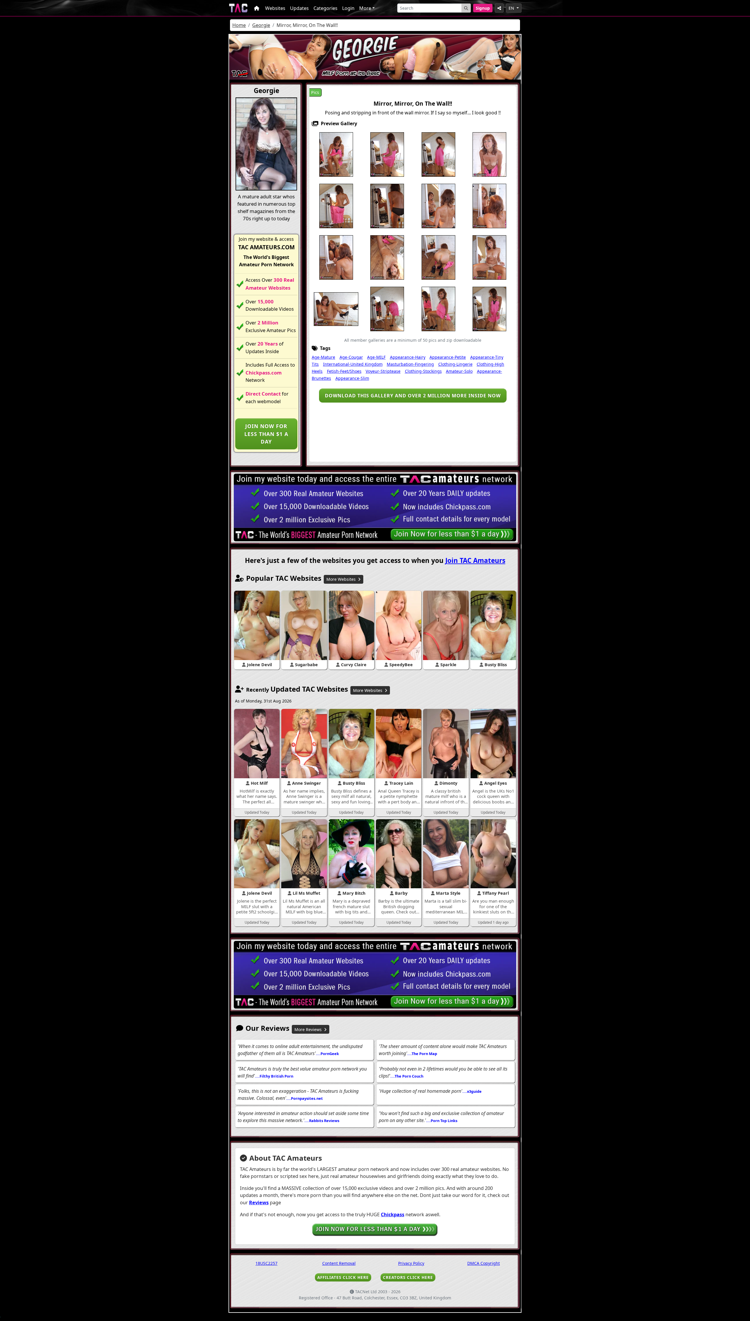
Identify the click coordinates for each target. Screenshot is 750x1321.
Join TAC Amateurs (475, 560)
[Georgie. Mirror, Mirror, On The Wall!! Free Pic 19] (438, 308)
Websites (275, 8)
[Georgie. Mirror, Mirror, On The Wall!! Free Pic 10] (489, 205)
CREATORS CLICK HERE (408, 1277)
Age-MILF (376, 357)
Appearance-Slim (352, 378)
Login (348, 8)
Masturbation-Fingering (410, 364)
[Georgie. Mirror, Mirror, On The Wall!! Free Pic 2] (387, 154)
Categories (325, 8)
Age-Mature (323, 357)
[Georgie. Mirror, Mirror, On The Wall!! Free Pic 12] (387, 257)
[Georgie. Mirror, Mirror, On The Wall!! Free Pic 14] (438, 257)
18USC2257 (266, 1263)
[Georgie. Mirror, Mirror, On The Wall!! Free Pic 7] (387, 205)
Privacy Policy (411, 1263)
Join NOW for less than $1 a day (266, 433)
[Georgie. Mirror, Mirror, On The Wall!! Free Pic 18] (387, 308)
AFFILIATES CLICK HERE (343, 1277)
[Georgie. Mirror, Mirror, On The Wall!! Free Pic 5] (489, 154)
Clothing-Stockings (423, 371)
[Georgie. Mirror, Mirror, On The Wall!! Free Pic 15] (489, 257)
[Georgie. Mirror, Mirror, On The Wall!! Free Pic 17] (336, 308)
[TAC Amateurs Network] (238, 8)
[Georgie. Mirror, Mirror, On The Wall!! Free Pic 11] (336, 257)
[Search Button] (466, 8)
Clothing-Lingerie (455, 364)
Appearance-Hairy (407, 357)
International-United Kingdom (353, 364)
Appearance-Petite (447, 357)
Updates (299, 8)
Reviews (259, 1202)
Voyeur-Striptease (383, 371)
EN (512, 8)
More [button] (365, 8)
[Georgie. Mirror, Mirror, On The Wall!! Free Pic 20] (489, 308)
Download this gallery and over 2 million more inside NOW (413, 395)
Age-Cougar (351, 357)
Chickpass (392, 1214)
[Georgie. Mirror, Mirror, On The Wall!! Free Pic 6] (336, 205)
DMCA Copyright (483, 1263)
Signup (483, 8)
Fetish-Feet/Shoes (344, 371)
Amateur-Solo (459, 371)
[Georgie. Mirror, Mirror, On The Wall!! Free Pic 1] (336, 154)
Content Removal (339, 1263)
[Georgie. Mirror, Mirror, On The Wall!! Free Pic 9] (438, 205)
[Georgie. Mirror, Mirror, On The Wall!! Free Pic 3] (438, 154)
